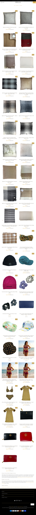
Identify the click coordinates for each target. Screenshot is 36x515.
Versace (26, 426)
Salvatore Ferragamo (26, 271)
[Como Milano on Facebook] (16, 501)
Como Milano (12, 506)
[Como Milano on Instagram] (19, 501)
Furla (32, 477)
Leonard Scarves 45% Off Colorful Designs (18, 0)
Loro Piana (26, 477)
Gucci (26, 315)
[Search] (31, 2)
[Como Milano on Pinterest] (18, 501)
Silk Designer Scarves (18, 487)
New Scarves (28, 482)
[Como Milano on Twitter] (15, 501)
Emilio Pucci (22, 477)
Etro (9, 271)
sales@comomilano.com (20, 506)
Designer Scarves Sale (5, 487)
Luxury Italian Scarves (12, 487)
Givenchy (9, 293)
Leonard (9, 337)
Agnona (10, 28)
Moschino (9, 359)
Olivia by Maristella (26, 359)
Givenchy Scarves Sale (25, 487)
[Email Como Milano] (21, 501)
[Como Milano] (18, 2)
